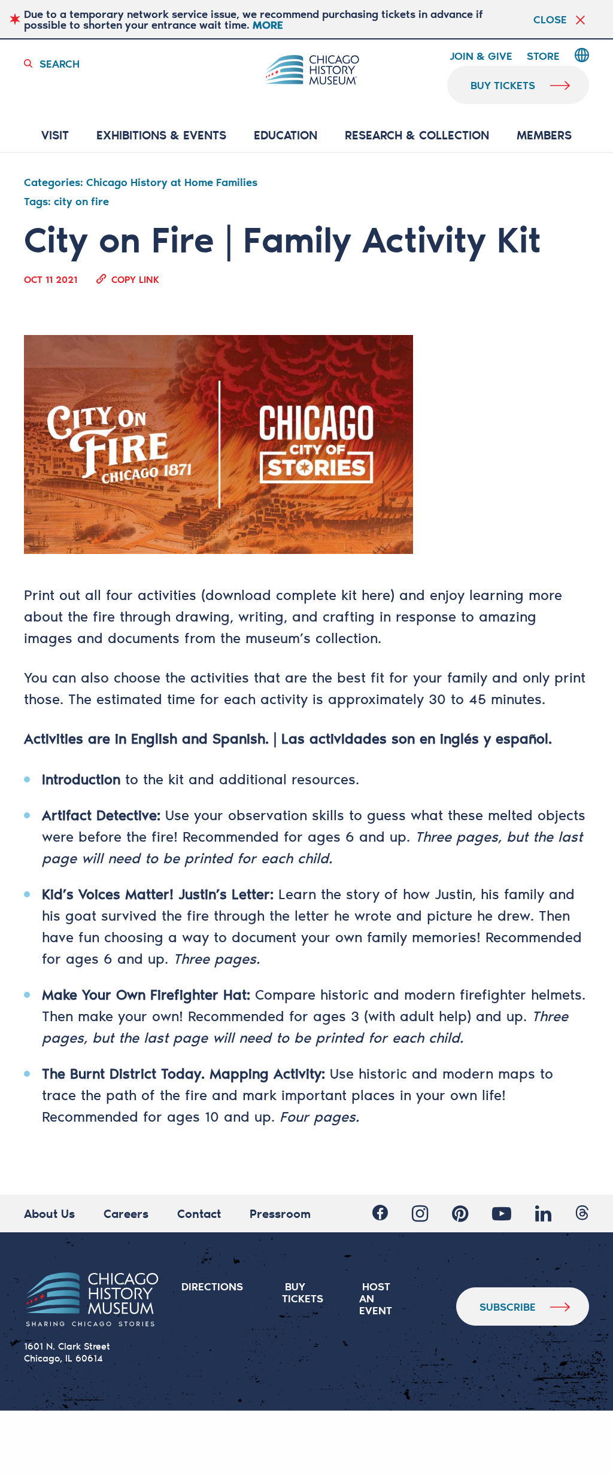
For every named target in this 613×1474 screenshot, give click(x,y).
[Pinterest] (460, 1213)
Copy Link (135, 279)
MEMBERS (544, 135)
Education (285, 135)
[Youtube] (501, 1213)
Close (550, 19)
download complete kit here (297, 594)
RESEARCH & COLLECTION (417, 135)
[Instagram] (420, 1213)
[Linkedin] (543, 1213)
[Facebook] (380, 1213)
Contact (199, 1213)
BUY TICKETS (302, 1292)
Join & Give (481, 56)
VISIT (55, 135)
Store (543, 56)
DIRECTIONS (212, 1286)
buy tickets (503, 85)
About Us (49, 1213)
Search (60, 63)
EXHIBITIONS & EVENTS (161, 135)
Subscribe (508, 1306)
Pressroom (280, 1213)
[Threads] (582, 1213)
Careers (126, 1213)
